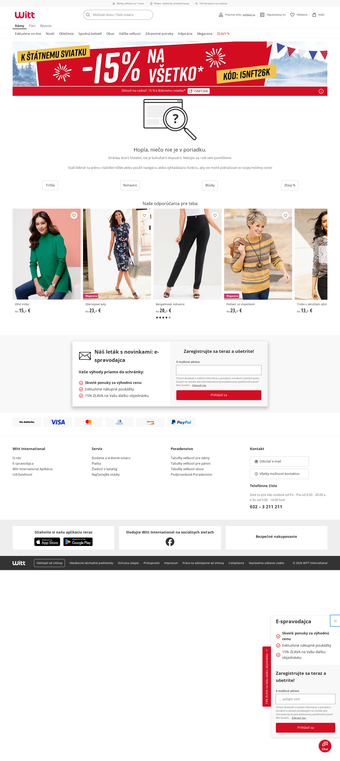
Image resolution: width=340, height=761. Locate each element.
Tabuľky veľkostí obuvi (187, 469)
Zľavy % (289, 185)
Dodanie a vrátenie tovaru (111, 458)
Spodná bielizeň (90, 33)
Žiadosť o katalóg (104, 469)
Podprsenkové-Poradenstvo (191, 474)
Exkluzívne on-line (28, 33)
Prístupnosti (152, 563)
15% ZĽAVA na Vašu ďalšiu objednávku (267, 678)
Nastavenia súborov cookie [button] (266, 563)
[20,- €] (187, 254)
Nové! (50, 33)
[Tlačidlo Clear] (149, 14)
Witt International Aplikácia (33, 469)
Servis (97, 448)
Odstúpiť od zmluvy (49, 563)
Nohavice (130, 185)
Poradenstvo (182, 448)
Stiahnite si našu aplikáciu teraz (63, 532)
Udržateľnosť (22, 474)
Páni (32, 26)
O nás (17, 458)
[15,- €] (47, 254)
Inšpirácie (185, 33)
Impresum (171, 563)
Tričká (50, 185)
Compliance (236, 563)
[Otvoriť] (321, 91)
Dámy (19, 26)
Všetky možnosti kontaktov (279, 474)
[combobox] (127, 14)
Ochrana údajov (128, 563)
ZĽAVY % (223, 33)
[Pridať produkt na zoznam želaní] (74, 215)
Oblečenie (66, 33)
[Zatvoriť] (335, 621)
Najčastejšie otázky (106, 474)
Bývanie (46, 26)
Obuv (110, 33)
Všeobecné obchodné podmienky (91, 563)
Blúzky (210, 185)
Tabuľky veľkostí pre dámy (190, 458)
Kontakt (257, 448)
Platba (96, 463)
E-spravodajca (23, 463)
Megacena (204, 33)
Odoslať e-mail (274, 462)
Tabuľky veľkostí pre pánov (191, 463)
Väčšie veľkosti (130, 33)
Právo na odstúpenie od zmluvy (203, 563)
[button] (323, 254)
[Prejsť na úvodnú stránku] (25, 15)
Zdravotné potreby (159, 33)
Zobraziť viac (299, 717)
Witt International (29, 448)
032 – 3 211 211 (266, 506)
